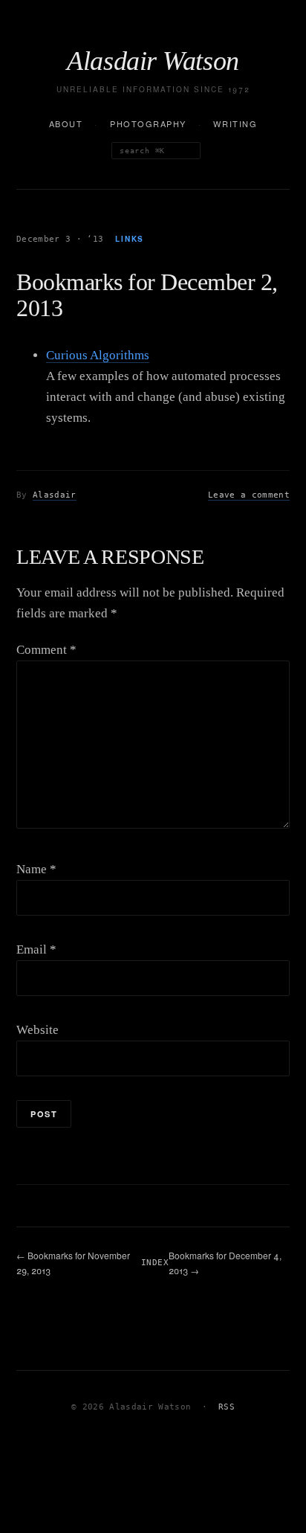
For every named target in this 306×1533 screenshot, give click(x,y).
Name (36, 869)
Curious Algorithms (97, 355)
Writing (235, 123)
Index (155, 1262)
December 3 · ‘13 (59, 239)
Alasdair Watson (153, 61)
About (66, 123)
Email (36, 949)
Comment (46, 650)
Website (37, 1030)
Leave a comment (249, 495)
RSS (226, 1407)
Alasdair (54, 495)
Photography (148, 123)
